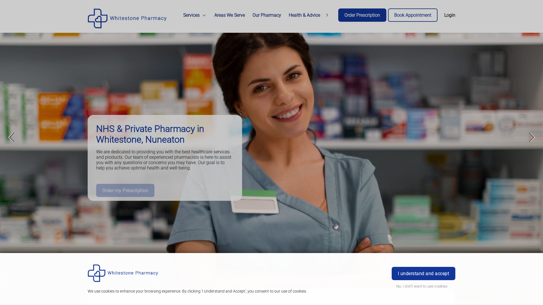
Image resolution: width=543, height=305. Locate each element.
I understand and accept (423, 273)
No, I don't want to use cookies (422, 286)
